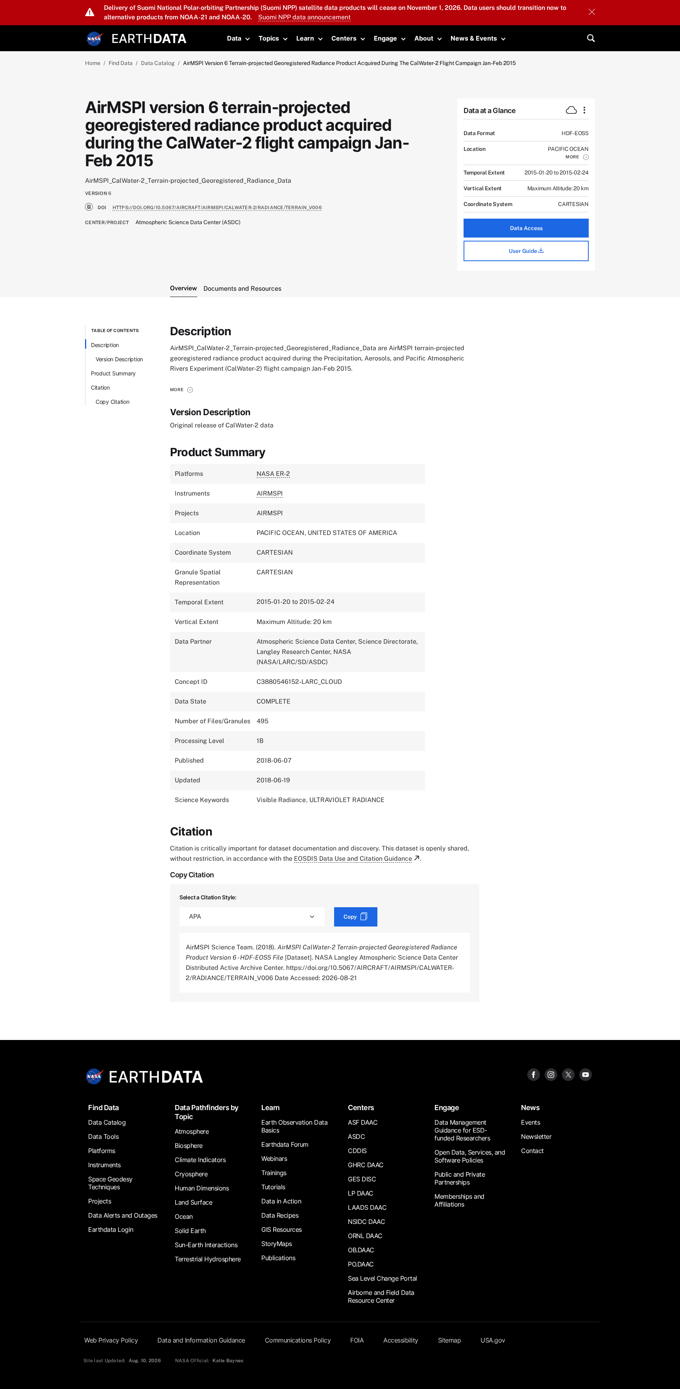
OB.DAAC (361, 1250)
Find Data (121, 63)
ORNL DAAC (365, 1236)
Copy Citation (112, 401)
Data (234, 38)
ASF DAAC (362, 1122)
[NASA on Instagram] (551, 1074)
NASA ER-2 (273, 473)
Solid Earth (190, 1231)
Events (530, 1122)
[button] (577, 156)
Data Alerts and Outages (122, 1215)
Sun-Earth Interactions (206, 1245)
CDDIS (357, 1151)
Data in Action (281, 1201)
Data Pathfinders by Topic (206, 1112)
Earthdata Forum (285, 1144)
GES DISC (362, 1179)
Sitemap (449, 1340)
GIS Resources (281, 1229)
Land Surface (193, 1202)
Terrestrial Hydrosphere (208, 1259)
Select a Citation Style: (208, 897)
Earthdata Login (110, 1229)
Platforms (101, 1151)
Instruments (104, 1165)
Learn (305, 38)
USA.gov (492, 1340)
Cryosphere (191, 1174)
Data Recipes (279, 1215)
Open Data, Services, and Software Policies (469, 1156)
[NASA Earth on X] (568, 1074)
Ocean (184, 1216)
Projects (99, 1201)
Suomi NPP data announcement (304, 17)
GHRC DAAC (366, 1165)
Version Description (119, 359)
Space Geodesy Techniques (110, 1183)
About (423, 38)
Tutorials (273, 1187)
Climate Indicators (200, 1160)
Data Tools (103, 1136)
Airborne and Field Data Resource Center (381, 1296)
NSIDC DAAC (366, 1222)
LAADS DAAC (367, 1207)
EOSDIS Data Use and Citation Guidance (353, 858)
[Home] (149, 37)
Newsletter (536, 1136)
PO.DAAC (361, 1264)
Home (92, 63)
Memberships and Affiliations (459, 1200)
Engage (385, 38)
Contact (532, 1151)
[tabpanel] (340, 663)
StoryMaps (276, 1244)
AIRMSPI (270, 493)
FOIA (357, 1340)
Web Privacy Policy (111, 1340)
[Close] (592, 12)
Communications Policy (298, 1340)
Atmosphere (192, 1131)
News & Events (474, 38)
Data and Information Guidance (201, 1340)
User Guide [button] (523, 251)
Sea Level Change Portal (382, 1278)
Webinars (274, 1158)
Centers (344, 38)
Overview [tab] (183, 288)
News (530, 1107)
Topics (269, 38)
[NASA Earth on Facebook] (533, 1074)
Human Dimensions (202, 1188)
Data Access (526, 228)
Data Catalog (158, 63)
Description (105, 345)
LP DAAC (360, 1193)
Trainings (273, 1173)
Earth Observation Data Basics (294, 1126)
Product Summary (113, 373)
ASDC (356, 1136)
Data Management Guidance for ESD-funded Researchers (462, 1130)
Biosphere (189, 1145)
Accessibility (400, 1340)
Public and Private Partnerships (459, 1178)
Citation (100, 387)
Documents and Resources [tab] (242, 288)
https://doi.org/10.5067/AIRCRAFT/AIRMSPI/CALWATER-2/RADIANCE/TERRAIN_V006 (217, 207)
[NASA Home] (95, 39)
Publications (278, 1258)
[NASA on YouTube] (585, 1074)
